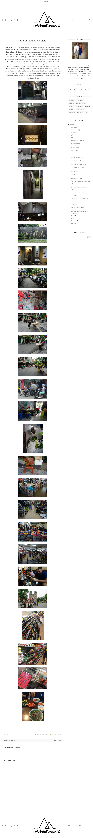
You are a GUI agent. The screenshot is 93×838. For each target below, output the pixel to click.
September (74, 130)
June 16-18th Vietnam (77, 157)
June (72, 137)
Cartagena (72, 100)
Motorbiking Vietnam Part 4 (78, 140)
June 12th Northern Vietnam (78, 168)
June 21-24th (74, 150)
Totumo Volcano (82, 112)
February (73, 221)
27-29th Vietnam (75, 143)
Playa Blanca (79, 106)
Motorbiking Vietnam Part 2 (78, 164)
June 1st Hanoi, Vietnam (77, 207)
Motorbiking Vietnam (76, 178)
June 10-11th (74, 171)
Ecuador (71, 103)
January (73, 223)
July (72, 135)
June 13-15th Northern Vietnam (79, 161)
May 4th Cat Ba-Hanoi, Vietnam (79, 198)
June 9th (73, 175)
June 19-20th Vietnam (77, 154)
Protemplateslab (65, 826)
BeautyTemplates (86, 826)
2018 (71, 226)
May (72, 216)
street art (72, 112)
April (72, 218)
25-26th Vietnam (75, 147)
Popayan (87, 106)
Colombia (80, 100)
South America (80, 109)
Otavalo (71, 106)
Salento (71, 109)
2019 (71, 125)
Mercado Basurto (81, 103)
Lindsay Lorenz (30, 44)
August (73, 132)
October (73, 127)
